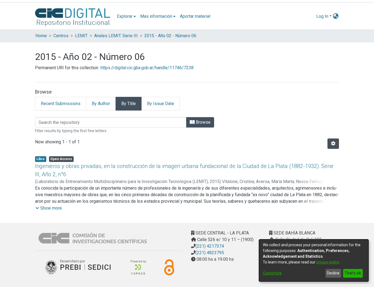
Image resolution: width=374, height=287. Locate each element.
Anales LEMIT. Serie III (116, 35)
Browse (203, 122)
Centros (60, 35)
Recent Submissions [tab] (60, 103)
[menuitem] (126, 16)
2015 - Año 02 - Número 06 (170, 35)
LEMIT (81, 35)
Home (41, 35)
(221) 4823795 (209, 252)
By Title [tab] (128, 103)
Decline (333, 273)
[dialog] (314, 260)
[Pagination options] (333, 143)
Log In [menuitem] (322, 16)
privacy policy (327, 262)
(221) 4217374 (209, 246)
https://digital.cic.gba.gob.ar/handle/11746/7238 (147, 67)
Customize (272, 273)
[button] (48, 208)
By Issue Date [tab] (160, 103)
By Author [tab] (101, 103)
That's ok (352, 273)
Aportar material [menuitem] (195, 16)
